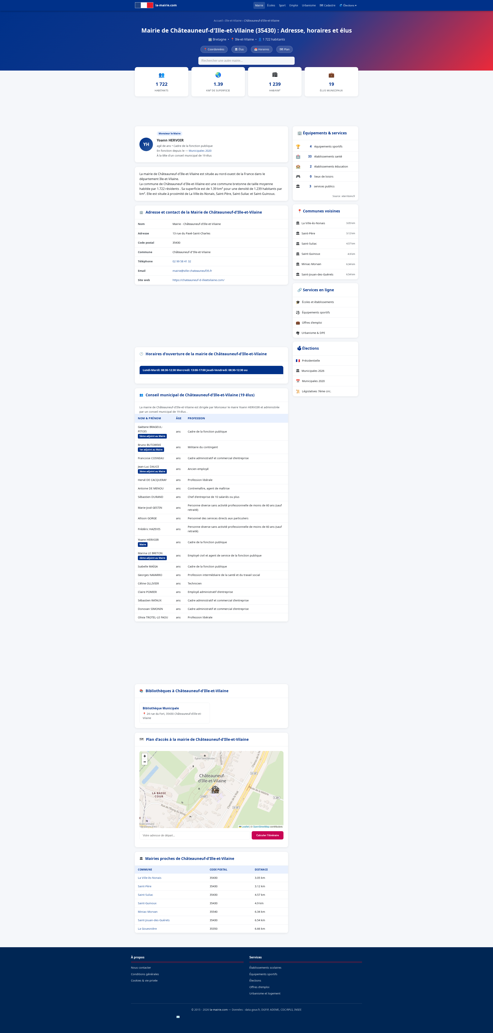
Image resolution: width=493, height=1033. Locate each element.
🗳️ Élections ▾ (347, 5)
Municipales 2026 (310, 370)
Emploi (293, 5)
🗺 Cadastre (327, 5)
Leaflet (245, 826)
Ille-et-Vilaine (233, 20)
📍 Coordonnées (214, 49)
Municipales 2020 (200, 150)
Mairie (259, 5)
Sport (282, 5)
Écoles (271, 5)
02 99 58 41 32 (182, 261)
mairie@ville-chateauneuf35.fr (192, 271)
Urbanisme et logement (264, 993)
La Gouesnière (147, 928)
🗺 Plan (284, 49)
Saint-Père (144, 886)
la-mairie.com (219, 1009)
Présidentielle (308, 360)
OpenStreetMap (261, 826)
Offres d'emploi (309, 322)
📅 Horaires (261, 49)
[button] (215, 789)
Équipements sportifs (313, 312)
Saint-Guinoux (147, 903)
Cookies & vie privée (144, 980)
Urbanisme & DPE (310, 332)
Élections (255, 980)
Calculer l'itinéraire (267, 835)
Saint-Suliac (145, 895)
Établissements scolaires (265, 967)
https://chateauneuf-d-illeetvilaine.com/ (198, 280)
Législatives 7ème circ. (313, 391)
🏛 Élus (239, 49)
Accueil (218, 20)
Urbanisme (309, 5)
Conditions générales (145, 974)
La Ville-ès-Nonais (149, 878)
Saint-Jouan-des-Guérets (154, 920)
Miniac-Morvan (148, 911)
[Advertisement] (246, 110)
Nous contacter (141, 967)
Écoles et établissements (315, 302)
